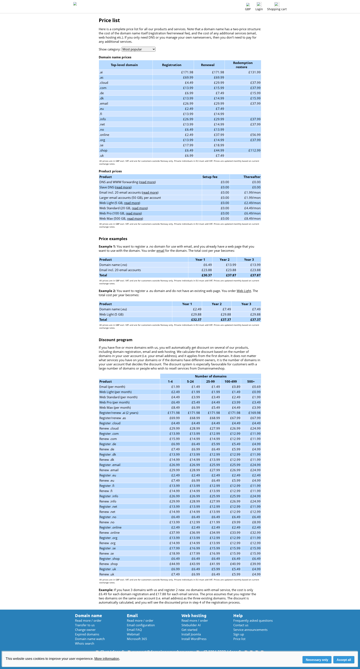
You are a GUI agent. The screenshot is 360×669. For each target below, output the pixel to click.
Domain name (88, 615)
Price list (239, 639)
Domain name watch (90, 639)
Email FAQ (134, 630)
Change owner (85, 630)
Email (132, 615)
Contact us (240, 625)
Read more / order (88, 620)
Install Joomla (191, 634)
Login (259, 9)
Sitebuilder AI (191, 625)
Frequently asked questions (253, 620)
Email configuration (141, 625)
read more (147, 182)
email (160, 250)
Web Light (244, 291)
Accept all (344, 659)
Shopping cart (277, 9)
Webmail (133, 634)
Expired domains (87, 634)
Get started (189, 630)
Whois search (84, 643)
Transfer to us (85, 625)
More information (106, 658)
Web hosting (193, 615)
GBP (248, 9)
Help (238, 615)
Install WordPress (193, 639)
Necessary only (317, 659)
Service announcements (250, 630)
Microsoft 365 (137, 639)
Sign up (238, 634)
